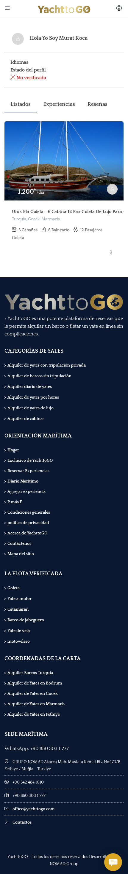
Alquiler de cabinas (25, 418)
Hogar (13, 450)
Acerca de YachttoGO (27, 533)
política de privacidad (28, 522)
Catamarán (18, 609)
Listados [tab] (20, 104)
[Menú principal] (8, 9)
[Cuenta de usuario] (120, 9)
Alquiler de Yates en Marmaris (36, 704)
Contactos (22, 822)
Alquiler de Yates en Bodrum (34, 683)
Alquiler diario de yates (29, 386)
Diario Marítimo (22, 481)
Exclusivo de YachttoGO (30, 460)
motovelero (18, 641)
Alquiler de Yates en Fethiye (33, 714)
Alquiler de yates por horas (33, 397)
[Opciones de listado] (111, 253)
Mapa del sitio (20, 554)
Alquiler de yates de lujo (30, 408)
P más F (14, 502)
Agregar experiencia (26, 491)
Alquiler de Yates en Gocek (32, 693)
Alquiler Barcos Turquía (30, 673)
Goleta (13, 588)
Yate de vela (18, 630)
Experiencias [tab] (59, 104)
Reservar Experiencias (28, 471)
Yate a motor (19, 598)
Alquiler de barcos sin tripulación (39, 376)
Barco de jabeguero (25, 620)
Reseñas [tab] (97, 104)
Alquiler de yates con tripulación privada (46, 365)
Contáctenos (19, 543)
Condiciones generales (28, 512)
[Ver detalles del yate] (64, 160)
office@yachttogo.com (34, 809)
